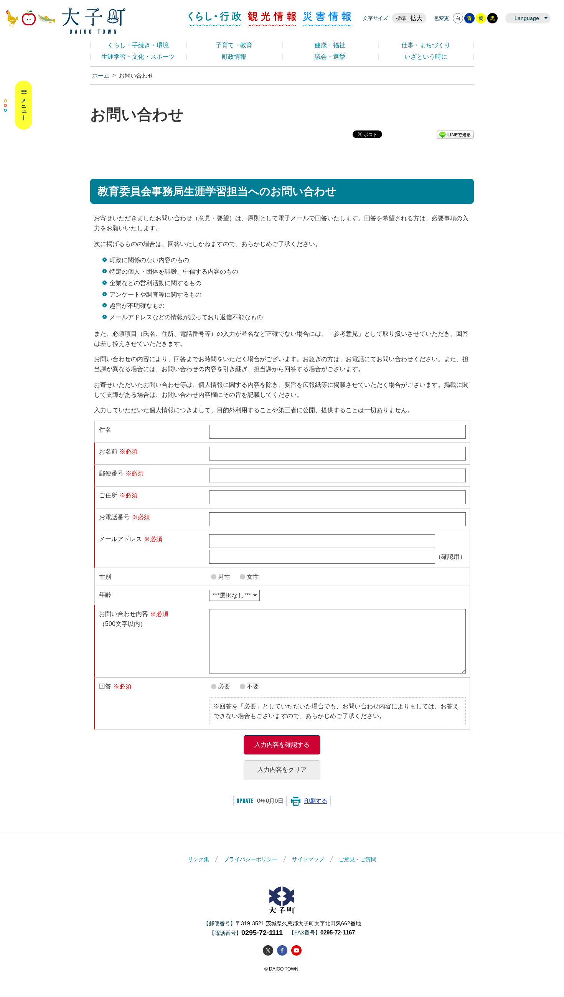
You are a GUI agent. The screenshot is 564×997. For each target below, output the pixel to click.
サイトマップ (308, 859)
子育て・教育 (234, 45)
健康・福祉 (330, 45)
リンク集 (198, 859)
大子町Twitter (268, 950)
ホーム (100, 76)
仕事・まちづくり (425, 45)
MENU (18, 105)
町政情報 (234, 56)
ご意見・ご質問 (357, 859)
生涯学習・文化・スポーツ (138, 56)
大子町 (282, 900)
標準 (401, 18)
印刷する (315, 801)
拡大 (416, 18)
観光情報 (272, 19)
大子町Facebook (282, 950)
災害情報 (327, 19)
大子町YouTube (296, 950)
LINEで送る (455, 134)
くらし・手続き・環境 (138, 45)
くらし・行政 (215, 19)
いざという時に (425, 56)
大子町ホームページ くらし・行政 (65, 21)
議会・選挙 (330, 56)
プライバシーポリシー (250, 859)
